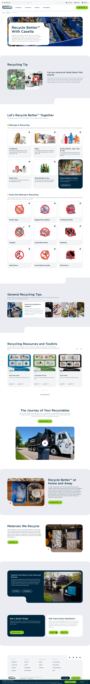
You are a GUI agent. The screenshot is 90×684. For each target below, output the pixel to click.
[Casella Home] (7, 7)
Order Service (81, 7)
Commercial (28, 7)
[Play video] (47, 25)
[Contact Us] (1, 23)
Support (85, 2)
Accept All (70, 681)
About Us (8, 12)
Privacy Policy (23, 678)
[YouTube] (80, 657)
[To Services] (1, 22)
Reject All (82, 681)
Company (36, 7)
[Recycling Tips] (1, 17)
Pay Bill (78, 2)
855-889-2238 (7, 2)
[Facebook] (76, 657)
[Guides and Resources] (1, 18)
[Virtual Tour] (1, 19)
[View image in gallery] (48, 549)
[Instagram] (73, 657)
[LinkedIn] (69, 657)
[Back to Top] (1, 15)
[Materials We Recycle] (1, 21)
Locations (70, 2)
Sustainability (46, 7)
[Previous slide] (76, 349)
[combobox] (42, 2)
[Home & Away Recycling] (1, 20)
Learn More (12, 542)
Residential (18, 7)
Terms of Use (30, 678)
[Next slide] (81, 349)
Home (4, 12)
